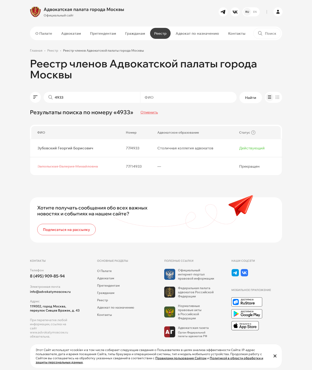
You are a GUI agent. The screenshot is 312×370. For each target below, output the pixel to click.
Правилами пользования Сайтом (180, 358)
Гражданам (135, 33)
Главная (36, 50)
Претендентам (103, 33)
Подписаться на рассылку (66, 229)
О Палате (43, 33)
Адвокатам (71, 33)
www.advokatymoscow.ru (49, 332)
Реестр (160, 33)
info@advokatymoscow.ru (50, 292)
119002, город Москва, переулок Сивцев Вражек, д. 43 (54, 308)
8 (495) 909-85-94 (47, 276)
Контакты (236, 33)
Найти (250, 97)
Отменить (149, 112)
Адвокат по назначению (197, 33)
